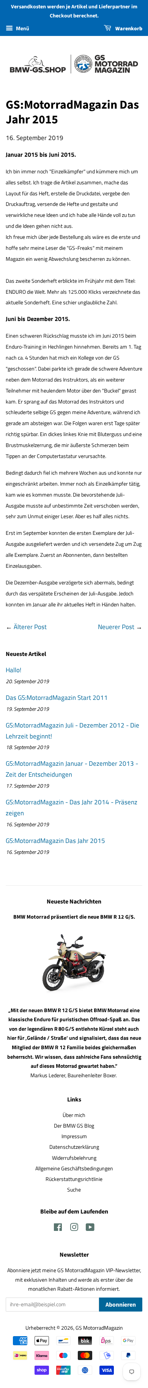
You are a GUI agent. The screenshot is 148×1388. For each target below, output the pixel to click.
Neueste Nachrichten (74, 901)
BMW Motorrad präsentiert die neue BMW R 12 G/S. (74, 917)
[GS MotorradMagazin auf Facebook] (58, 1228)
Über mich (74, 1115)
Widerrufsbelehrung (74, 1158)
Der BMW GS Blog (74, 1126)
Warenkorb (128, 29)
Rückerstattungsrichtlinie (74, 1179)
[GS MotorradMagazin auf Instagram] (74, 1228)
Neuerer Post (116, 627)
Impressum (74, 1136)
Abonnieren (120, 1305)
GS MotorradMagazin (99, 1328)
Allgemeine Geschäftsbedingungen (74, 1168)
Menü (22, 28)
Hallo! (13, 670)
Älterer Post (30, 627)
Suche (74, 1189)
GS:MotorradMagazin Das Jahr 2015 (55, 841)
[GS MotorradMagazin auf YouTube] (90, 1228)
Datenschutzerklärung (74, 1147)
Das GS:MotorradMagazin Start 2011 (57, 698)
